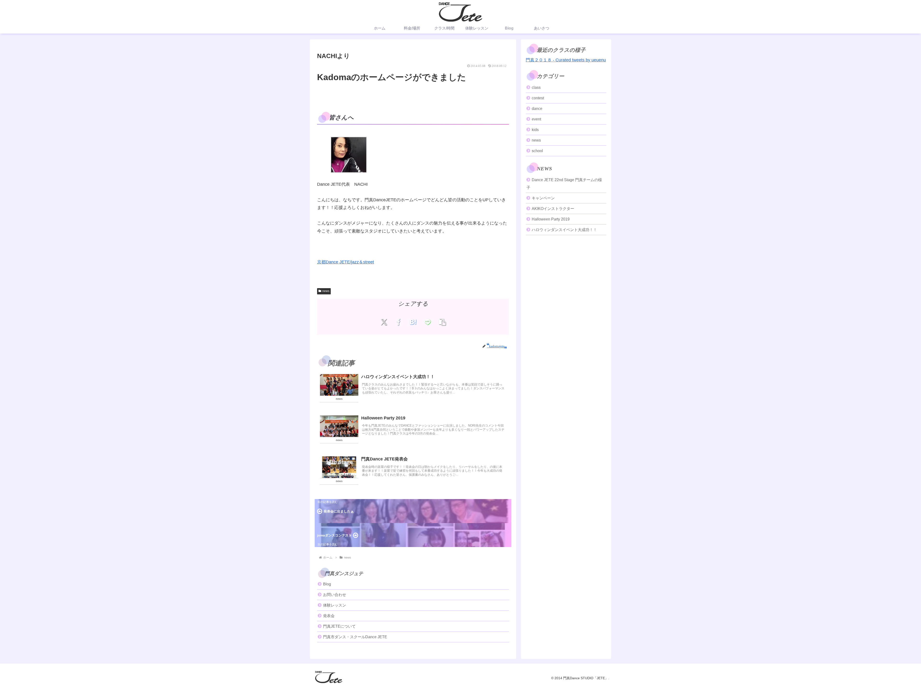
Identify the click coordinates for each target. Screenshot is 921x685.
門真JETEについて (339, 626)
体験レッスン (334, 605)
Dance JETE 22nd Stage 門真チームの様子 (564, 184)
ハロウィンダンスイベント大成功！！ (564, 230)
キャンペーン (543, 198)
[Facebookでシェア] (398, 322)
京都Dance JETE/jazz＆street (345, 262)
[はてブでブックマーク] (413, 322)
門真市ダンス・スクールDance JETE (355, 637)
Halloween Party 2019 (551, 219)
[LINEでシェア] (427, 322)
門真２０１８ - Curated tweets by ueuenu (566, 60)
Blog (327, 584)
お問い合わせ (334, 595)
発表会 (329, 616)
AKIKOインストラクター (553, 209)
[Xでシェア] (383, 322)
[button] (442, 322)
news (325, 291)
